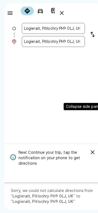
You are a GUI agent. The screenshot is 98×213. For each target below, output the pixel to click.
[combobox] (53, 28)
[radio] (27, 10)
